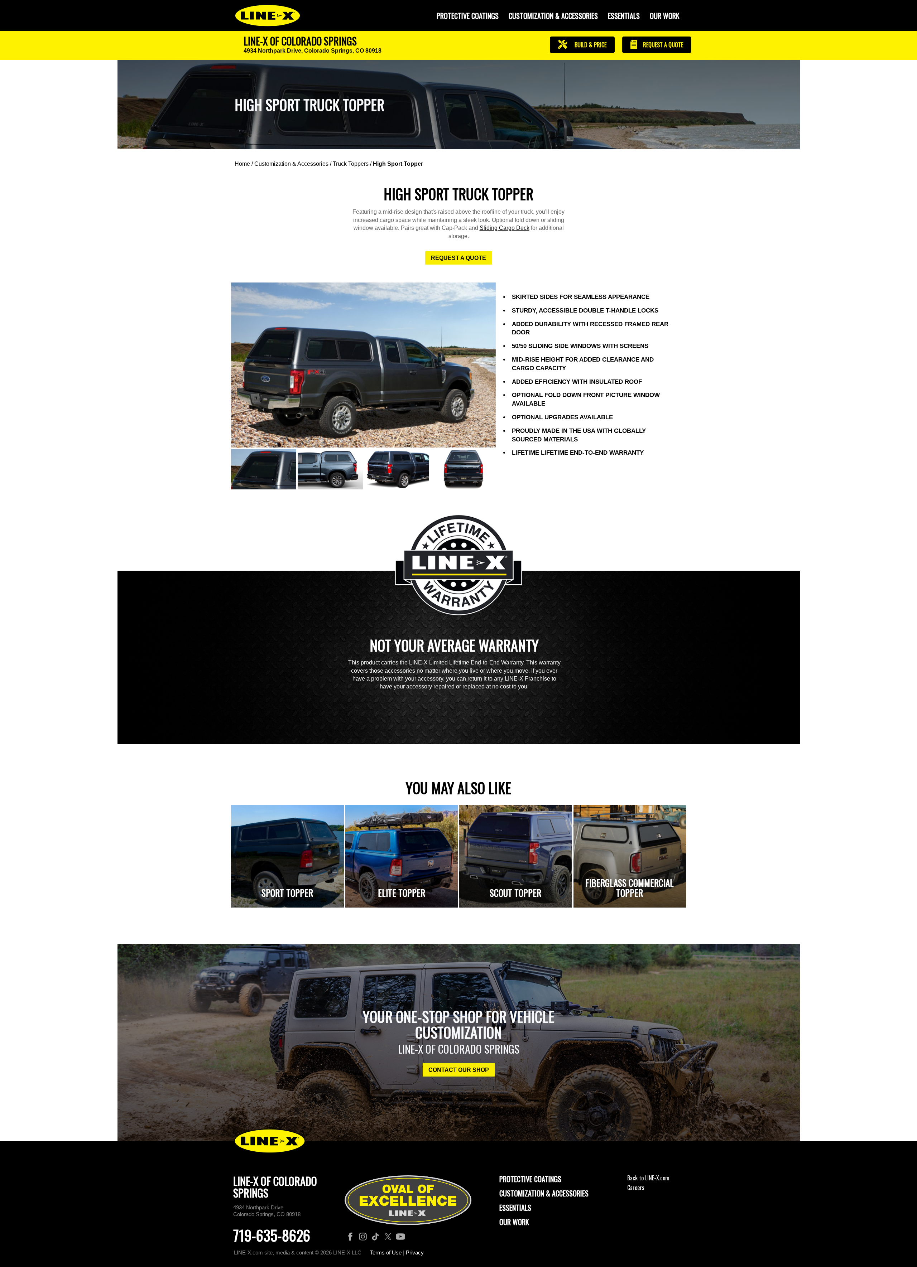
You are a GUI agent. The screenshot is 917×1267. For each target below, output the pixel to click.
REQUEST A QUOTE (458, 258)
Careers (635, 1187)
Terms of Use (386, 1252)
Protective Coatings (530, 1179)
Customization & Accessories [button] (553, 15)
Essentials (624, 15)
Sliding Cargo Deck (504, 228)
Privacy (415, 1252)
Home (242, 164)
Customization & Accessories (291, 164)
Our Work (665, 15)
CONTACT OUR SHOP (458, 1070)
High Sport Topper (398, 164)
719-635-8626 (271, 1235)
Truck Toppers (351, 164)
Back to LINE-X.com (648, 1178)
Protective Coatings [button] (468, 15)
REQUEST (662, 44)
